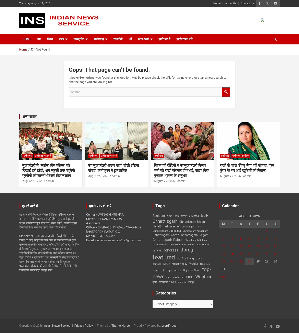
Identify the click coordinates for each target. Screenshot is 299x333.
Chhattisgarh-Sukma (196, 240)
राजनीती (117, 39)
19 (240, 254)
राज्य (61, 39)
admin (50, 181)
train (168, 277)
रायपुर (191, 282)
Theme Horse (120, 325)
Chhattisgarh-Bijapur (192, 221)
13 (249, 246)
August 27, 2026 (32, 181)
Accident (159, 216)
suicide (177, 270)
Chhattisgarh (165, 221)
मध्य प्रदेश (182, 282)
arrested (194, 215)
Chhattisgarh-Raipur (168, 240)
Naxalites (205, 263)
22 (266, 254)
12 (240, 246)
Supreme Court (191, 270)
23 (275, 254)
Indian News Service (57, 325)
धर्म (130, 39)
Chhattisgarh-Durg (191, 226)
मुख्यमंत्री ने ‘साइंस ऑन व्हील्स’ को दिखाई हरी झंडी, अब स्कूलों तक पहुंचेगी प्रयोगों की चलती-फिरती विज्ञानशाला (48, 170)
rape (169, 270)
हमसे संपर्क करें (185, 39)
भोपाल (172, 282)
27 (249, 261)
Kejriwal (157, 264)
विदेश (50, 39)
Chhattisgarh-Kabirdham (195, 231)
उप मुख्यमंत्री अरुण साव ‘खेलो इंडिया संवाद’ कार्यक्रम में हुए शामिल (113, 168)
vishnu (187, 276)
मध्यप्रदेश (79, 39)
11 (232, 246)
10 (223, 246)
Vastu (176, 277)
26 (240, 261)
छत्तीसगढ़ (163, 282)
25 (232, 261)
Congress (171, 250)
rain (163, 270)
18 (232, 254)
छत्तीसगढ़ (99, 39)
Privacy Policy (83, 325)
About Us (230, 3)
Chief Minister (160, 244)
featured (164, 257)
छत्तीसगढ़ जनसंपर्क (43, 155)
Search (226, 92)
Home (216, 3)
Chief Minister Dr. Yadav (181, 244)
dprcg (186, 250)
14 (258, 246)
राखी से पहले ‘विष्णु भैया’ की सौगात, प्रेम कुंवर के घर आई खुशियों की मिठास (247, 168)
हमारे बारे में (164, 39)
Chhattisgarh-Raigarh (194, 235)
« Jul (222, 276)
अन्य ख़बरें (29, 116)
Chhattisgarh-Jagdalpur (167, 230)
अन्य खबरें (143, 39)
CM (159, 250)
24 (223, 261)
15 (266, 246)
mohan (166, 264)
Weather (203, 276)
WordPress (169, 325)
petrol (156, 270)
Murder (193, 264)
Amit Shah (173, 215)
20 (249, 254)
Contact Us (247, 3)
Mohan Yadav (179, 263)
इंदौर (155, 282)
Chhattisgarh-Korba (166, 235)
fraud (185, 258)
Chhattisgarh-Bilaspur (166, 226)
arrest (184, 216)
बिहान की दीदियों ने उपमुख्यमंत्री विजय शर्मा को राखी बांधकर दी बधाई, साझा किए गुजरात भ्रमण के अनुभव (181, 170)
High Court (196, 258)
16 (275, 246)
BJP (204, 215)
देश (39, 39)
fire (178, 258)
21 (258, 254)
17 (223, 254)
